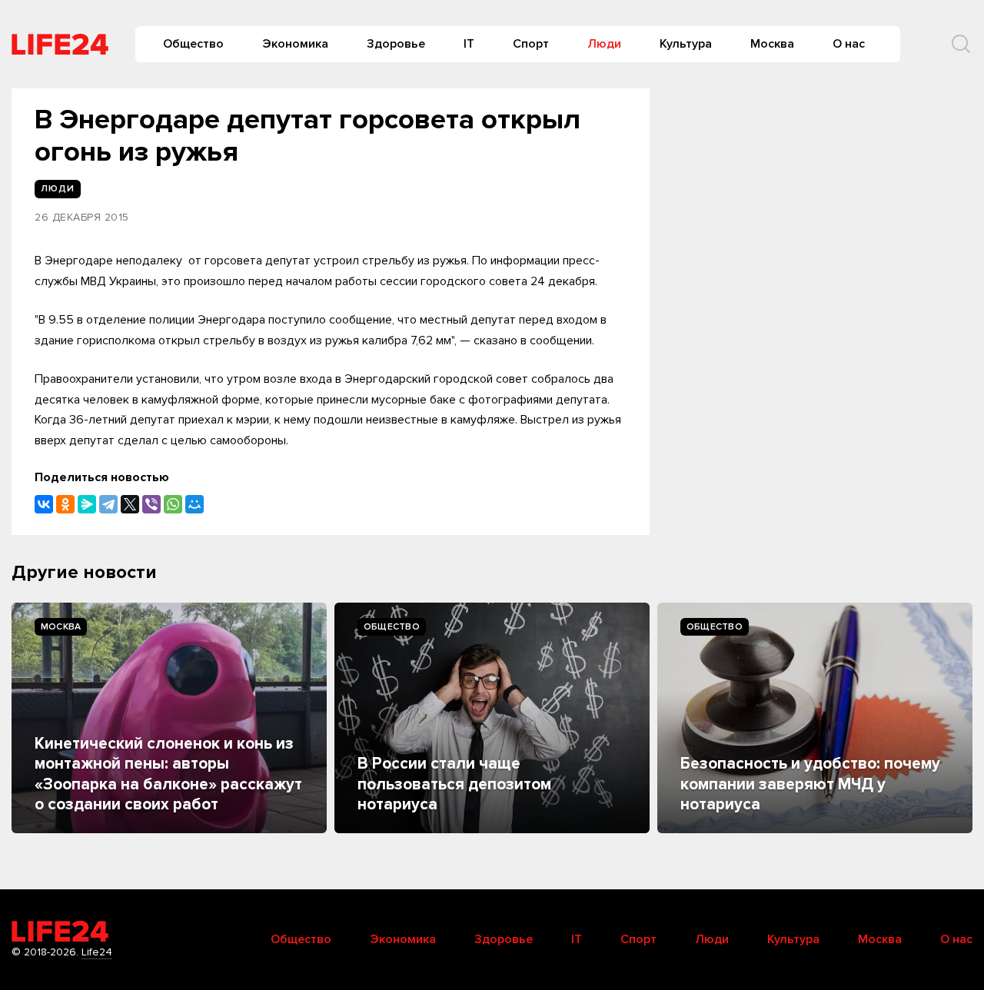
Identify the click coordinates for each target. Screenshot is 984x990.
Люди (604, 43)
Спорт (531, 43)
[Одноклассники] (65, 504)
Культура (686, 43)
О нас (849, 43)
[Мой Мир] (194, 504)
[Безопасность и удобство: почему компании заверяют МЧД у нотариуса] (814, 718)
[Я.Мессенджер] (87, 504)
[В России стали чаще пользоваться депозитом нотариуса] (492, 718)
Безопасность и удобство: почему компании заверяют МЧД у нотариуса (810, 784)
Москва (772, 43)
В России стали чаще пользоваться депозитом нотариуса (454, 784)
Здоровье (396, 43)
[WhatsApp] (173, 504)
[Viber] (151, 504)
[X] (130, 504)
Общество (193, 43)
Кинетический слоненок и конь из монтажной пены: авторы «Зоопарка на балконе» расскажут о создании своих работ (168, 774)
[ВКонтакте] (44, 504)
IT (469, 43)
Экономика (295, 43)
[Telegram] (108, 504)
